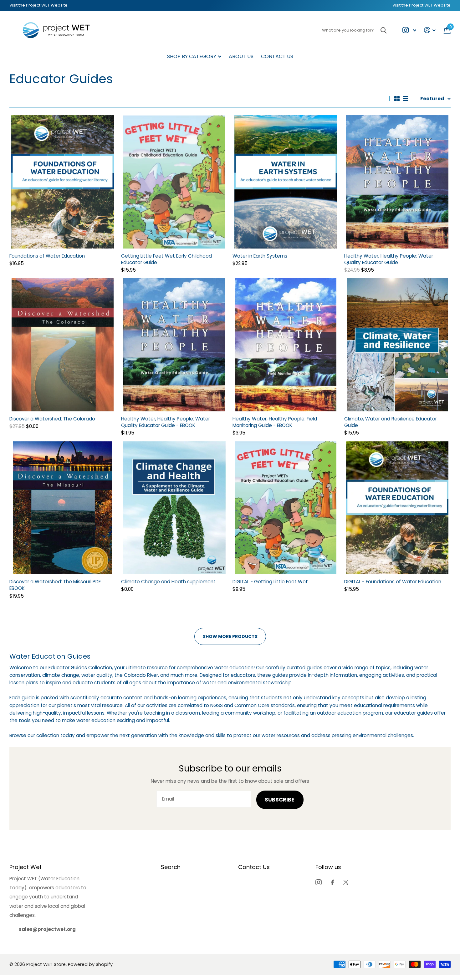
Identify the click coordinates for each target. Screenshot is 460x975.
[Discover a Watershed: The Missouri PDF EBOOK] (62, 508)
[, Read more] (409, 30)
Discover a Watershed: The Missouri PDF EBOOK (55, 584)
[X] (345, 882)
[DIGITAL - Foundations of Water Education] (397, 508)
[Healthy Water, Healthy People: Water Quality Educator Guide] (397, 182)
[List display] (405, 99)
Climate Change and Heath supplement (168, 581)
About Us (241, 56)
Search (171, 867)
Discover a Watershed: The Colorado (52, 418)
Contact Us (277, 56)
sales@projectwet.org (47, 929)
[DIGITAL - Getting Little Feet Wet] (286, 508)
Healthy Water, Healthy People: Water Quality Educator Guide (388, 259)
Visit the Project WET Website (38, 5)
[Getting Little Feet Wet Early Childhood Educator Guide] (174, 182)
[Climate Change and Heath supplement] (174, 508)
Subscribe (280, 799)
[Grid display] (397, 99)
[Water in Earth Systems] (286, 182)
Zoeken (383, 30)
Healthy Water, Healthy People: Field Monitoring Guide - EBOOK (275, 422)
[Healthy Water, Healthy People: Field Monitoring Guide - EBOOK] (286, 344)
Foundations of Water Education (47, 256)
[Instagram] (318, 882)
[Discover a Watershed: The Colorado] (62, 344)
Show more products (230, 636)
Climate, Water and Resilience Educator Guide (390, 422)
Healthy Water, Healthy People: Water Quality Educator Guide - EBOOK (165, 422)
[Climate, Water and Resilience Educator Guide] (397, 344)
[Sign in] (430, 30)
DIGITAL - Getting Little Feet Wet (270, 581)
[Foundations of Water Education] (62, 182)
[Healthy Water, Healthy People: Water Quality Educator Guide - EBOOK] (174, 344)
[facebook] (332, 882)
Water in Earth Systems (260, 256)
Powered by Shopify (90, 964)
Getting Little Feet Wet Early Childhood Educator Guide (166, 259)
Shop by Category (191, 56)
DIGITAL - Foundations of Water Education (392, 581)
